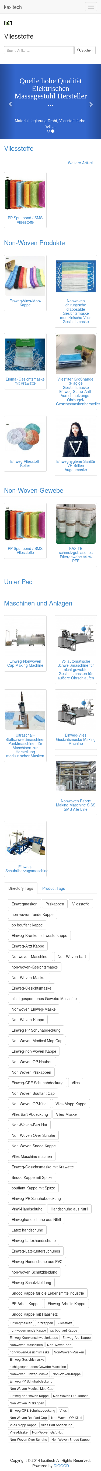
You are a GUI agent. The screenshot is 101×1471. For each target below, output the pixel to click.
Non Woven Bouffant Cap (33, 1093)
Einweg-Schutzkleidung (31, 1282)
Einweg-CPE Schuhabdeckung (38, 1082)
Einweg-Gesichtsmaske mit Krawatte (43, 1166)
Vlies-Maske (66, 1114)
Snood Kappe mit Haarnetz (35, 1314)
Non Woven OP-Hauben (32, 1061)
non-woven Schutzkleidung (34, 1272)
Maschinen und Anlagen (38, 602)
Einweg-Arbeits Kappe (66, 1303)
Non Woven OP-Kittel (29, 1103)
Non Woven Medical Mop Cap (37, 1040)
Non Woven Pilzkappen (31, 1072)
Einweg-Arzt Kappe (28, 946)
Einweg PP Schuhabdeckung (36, 1030)
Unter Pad (18, 581)
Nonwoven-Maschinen (31, 956)
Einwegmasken (24, 903)
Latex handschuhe (27, 1230)
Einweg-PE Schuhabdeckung (36, 1198)
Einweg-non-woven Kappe (34, 1051)
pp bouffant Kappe (27, 925)
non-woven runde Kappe (33, 914)
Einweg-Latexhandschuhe (34, 1240)
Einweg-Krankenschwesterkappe (39, 935)
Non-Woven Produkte (34, 242)
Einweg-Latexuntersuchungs (36, 1251)
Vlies (76, 1082)
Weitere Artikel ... (82, 162)
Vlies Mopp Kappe (70, 1103)
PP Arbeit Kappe (26, 1303)
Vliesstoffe (18, 148)
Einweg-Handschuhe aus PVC (37, 1261)
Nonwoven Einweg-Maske (34, 1009)
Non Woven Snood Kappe (34, 1145)
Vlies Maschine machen (32, 1156)
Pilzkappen (55, 903)
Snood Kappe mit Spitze (32, 1177)
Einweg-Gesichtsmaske (31, 988)
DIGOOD (61, 1465)
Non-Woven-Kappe (28, 1019)
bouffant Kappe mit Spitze (33, 1188)
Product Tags (53, 888)
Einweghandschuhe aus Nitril (36, 1219)
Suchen (87, 50)
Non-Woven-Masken (29, 977)
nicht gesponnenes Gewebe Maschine (44, 998)
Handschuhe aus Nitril (69, 1209)
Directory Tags (20, 888)
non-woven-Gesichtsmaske (35, 967)
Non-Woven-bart (72, 956)
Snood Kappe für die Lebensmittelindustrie (48, 1293)
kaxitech (13, 6)
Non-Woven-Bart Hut (29, 1124)
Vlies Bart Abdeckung (30, 1114)
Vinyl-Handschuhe (27, 1209)
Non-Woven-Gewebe (33, 490)
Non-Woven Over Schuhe (33, 1135)
